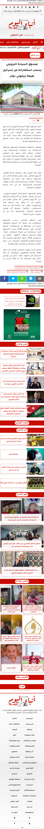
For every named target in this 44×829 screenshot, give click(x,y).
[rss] (18, 7)
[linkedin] (26, 7)
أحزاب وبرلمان (14, 757)
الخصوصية (29, 812)
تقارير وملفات (29, 746)
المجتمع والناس (14, 785)
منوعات (29, 801)
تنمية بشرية (29, 757)
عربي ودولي (25, 42)
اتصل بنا (14, 812)
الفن (14, 735)
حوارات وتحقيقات (29, 741)
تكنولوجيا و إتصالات (29, 763)
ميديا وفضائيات (14, 741)
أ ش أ (34, 121)
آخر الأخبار (22, 430)
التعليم (14, 752)
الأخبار (35, 42)
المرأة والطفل (13, 763)
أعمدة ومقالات (14, 746)
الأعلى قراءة (22, 581)
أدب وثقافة (29, 752)
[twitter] (34, 7)
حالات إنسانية (30, 779)
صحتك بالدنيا (14, 768)
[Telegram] (30, 279)
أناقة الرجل (29, 768)
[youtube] (30, 7)
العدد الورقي (22, 423)
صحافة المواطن (14, 779)
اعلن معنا (14, 807)
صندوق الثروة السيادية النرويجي (28, 268)
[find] (14, 7)
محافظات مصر (12, 42)
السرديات (29, 785)
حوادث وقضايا (29, 735)
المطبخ (29, 774)
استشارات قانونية (29, 796)
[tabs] (6, 7)
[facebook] (38, 7)
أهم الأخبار (22, 495)
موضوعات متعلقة (31, 291)
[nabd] (22, 7)
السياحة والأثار (29, 790)
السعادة (14, 796)
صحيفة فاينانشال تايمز (16, 272)
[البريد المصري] (22, 324)
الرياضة (29, 730)
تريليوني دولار (35, 272)
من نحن (29, 807)
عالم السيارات (14, 790)
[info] (10, 7)
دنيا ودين (14, 774)
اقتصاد (14, 730)
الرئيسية (29, 718)
